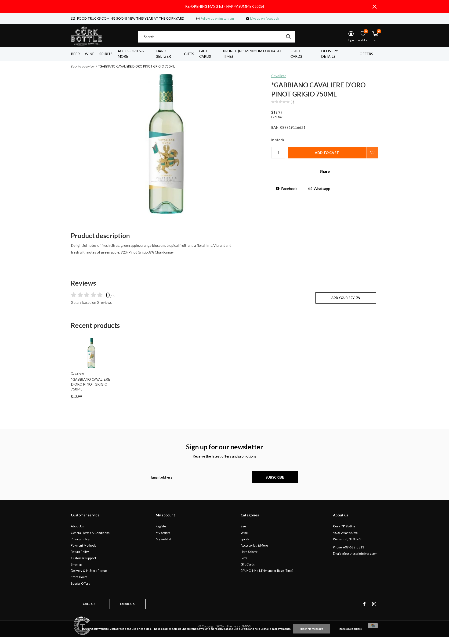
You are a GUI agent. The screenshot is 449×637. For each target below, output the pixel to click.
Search (288, 37)
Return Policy (80, 552)
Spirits (105, 54)
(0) (292, 102)
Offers (366, 54)
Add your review (346, 298)
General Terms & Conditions (90, 533)
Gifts (189, 54)
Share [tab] (325, 171)
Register (161, 526)
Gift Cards (205, 54)
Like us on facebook (264, 18)
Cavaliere (278, 76)
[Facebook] (364, 604)
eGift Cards (296, 54)
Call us (89, 604)
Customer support (83, 558)
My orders (163, 533)
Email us (127, 604)
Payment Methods (83, 545)
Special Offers (80, 583)
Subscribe (274, 477)
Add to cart (327, 152)
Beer (75, 54)
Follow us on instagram (217, 18)
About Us (77, 526)
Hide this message (311, 628)
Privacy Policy (80, 539)
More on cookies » (350, 628)
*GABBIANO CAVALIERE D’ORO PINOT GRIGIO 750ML (90, 384)
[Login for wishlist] (372, 152)
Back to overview (82, 66)
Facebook (289, 188)
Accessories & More (131, 54)
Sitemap (76, 564)
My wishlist (163, 539)
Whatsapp (322, 188)
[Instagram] (374, 604)
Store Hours (79, 577)
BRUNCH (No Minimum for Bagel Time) (252, 54)
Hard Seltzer (163, 54)
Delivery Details (329, 54)
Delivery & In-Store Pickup (89, 571)
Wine (89, 54)
